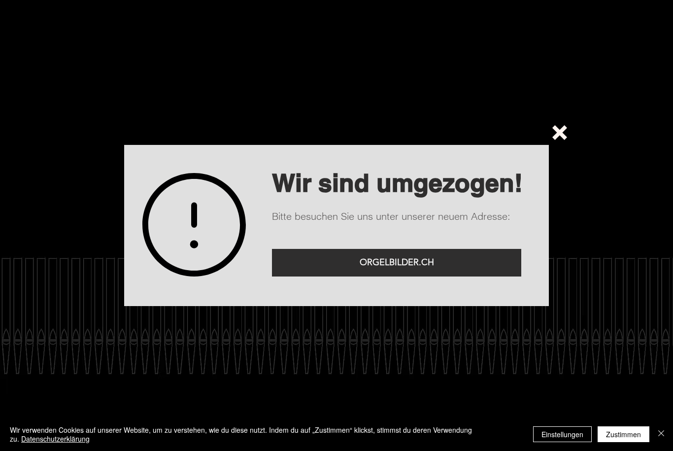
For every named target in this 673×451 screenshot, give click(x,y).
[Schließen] (661, 434)
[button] (559, 132)
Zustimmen (623, 434)
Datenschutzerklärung (55, 439)
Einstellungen (562, 434)
